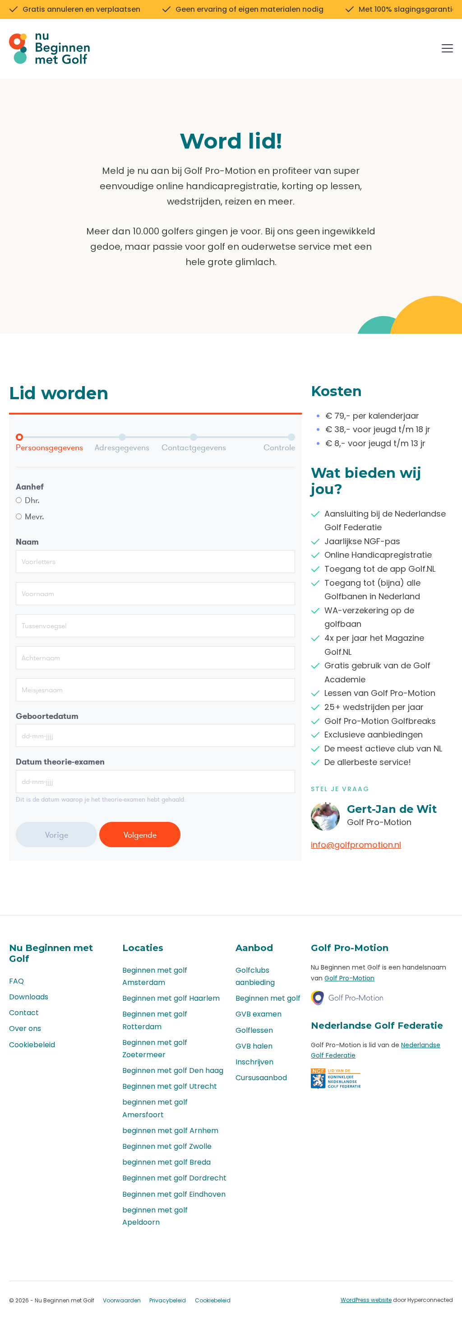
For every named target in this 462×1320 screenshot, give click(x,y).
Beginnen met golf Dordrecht (174, 1178)
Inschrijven (254, 1062)
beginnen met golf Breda (166, 1162)
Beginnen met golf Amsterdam (154, 976)
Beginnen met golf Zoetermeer (154, 1048)
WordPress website (366, 1300)
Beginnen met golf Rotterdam (154, 1020)
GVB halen (254, 1046)
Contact (24, 1012)
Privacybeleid (167, 1300)
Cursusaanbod (261, 1078)
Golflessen (254, 1030)
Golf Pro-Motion (349, 978)
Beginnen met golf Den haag (172, 1070)
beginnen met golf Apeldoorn (155, 1216)
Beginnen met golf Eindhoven (174, 1194)
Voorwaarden (122, 1300)
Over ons (25, 1028)
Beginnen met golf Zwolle (167, 1146)
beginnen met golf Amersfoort (155, 1108)
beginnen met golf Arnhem (170, 1130)
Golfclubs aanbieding (255, 976)
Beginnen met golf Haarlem (171, 998)
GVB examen (259, 1014)
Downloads (28, 997)
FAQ (16, 981)
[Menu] (447, 50)
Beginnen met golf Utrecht (169, 1086)
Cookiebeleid (32, 1045)
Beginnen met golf (268, 998)
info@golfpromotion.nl (356, 844)
